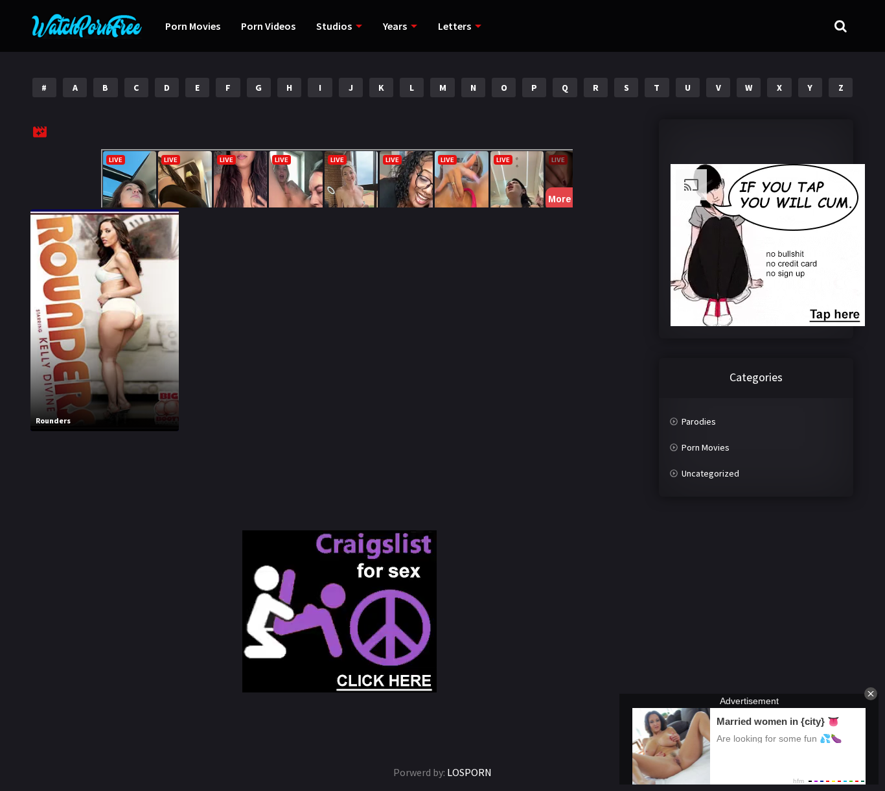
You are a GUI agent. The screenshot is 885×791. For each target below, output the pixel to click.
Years (395, 25)
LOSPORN (469, 772)
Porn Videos (268, 25)
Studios (334, 25)
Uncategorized (710, 473)
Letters (454, 25)
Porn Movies (192, 25)
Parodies (699, 421)
